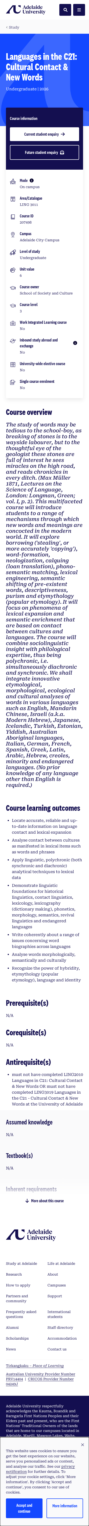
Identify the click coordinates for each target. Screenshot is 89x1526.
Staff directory (60, 1328)
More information (64, 1506)
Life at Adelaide (61, 1264)
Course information (23, 118)
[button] (82, 1445)
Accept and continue (24, 1508)
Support (54, 1296)
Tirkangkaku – (35, 1366)
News (11, 1349)
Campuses (56, 1285)
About (52, 1274)
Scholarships (17, 1338)
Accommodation (62, 1338)
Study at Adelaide (21, 1264)
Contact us (57, 1349)
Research (14, 1274)
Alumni (12, 1328)
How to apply (18, 1285)
